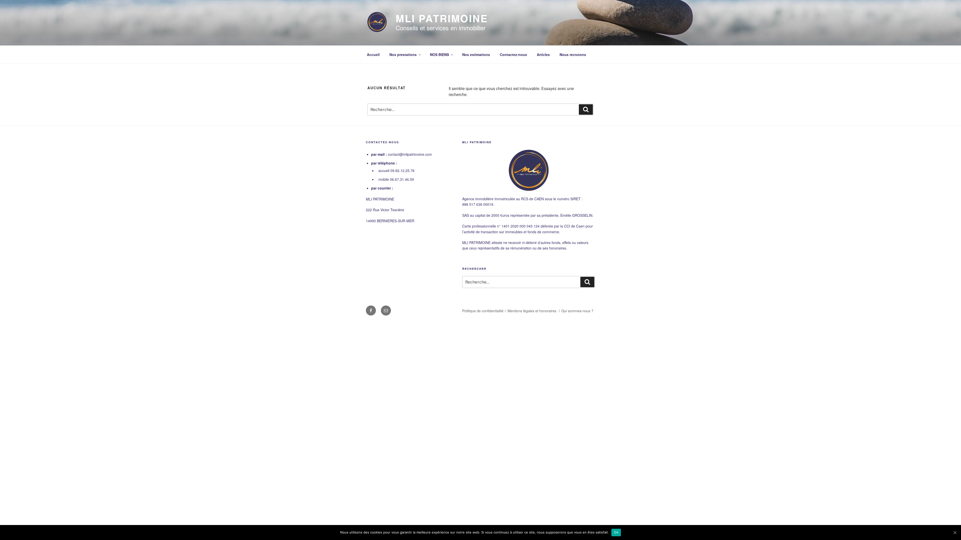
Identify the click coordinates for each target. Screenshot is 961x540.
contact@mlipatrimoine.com (410, 154)
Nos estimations (476, 54)
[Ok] (954, 532)
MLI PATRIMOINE (442, 18)
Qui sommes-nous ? (577, 310)
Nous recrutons (573, 54)
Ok (616, 532)
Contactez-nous (513, 54)
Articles (543, 54)
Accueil (373, 54)
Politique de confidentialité (483, 310)
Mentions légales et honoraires (532, 310)
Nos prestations (403, 54)
